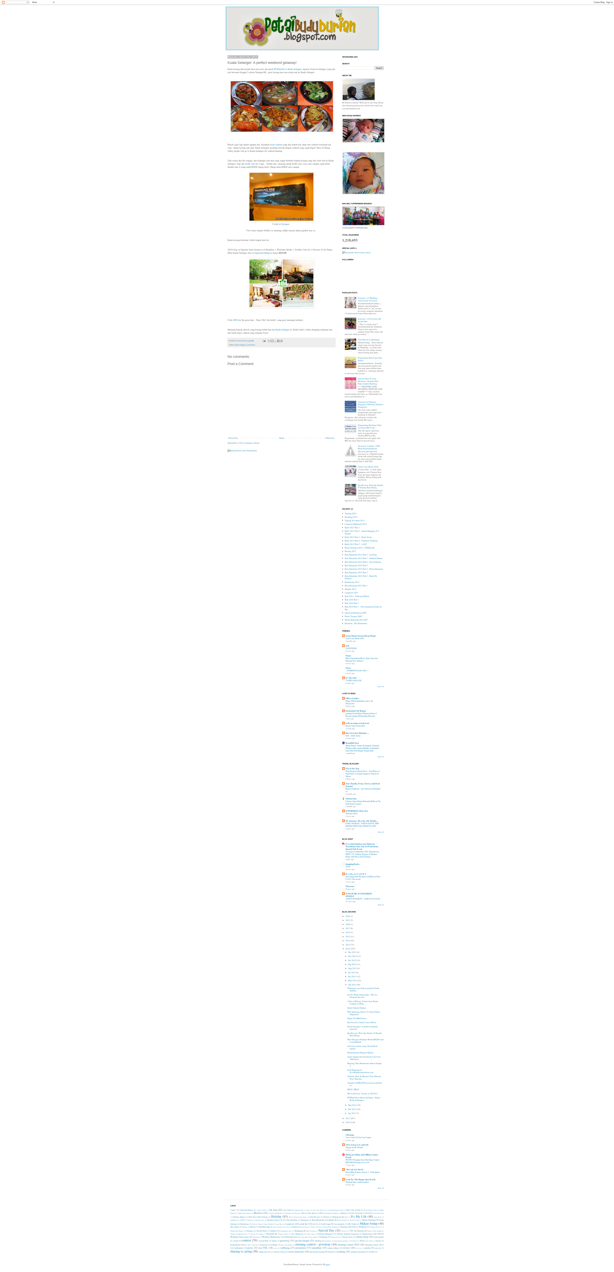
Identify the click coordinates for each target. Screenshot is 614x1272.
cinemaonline (379, 1237)
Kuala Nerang (355, 1220)
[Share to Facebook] (278, 340)
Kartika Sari (260, 1220)
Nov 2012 (352, 956)
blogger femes (347, 1237)
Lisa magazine (339, 1224)
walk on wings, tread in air (357, 723)
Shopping (299, 1230)
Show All (381, 687)
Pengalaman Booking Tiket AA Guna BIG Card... (370, 426)
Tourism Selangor (325, 1233)
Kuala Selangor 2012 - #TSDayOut (360, 547)
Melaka (244, 1227)
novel (275, 1248)
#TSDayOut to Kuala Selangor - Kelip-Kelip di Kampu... (364, 1099)
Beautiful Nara (352, 742)
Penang (344, 1226)
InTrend (326, 1217)
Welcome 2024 (351, 813)
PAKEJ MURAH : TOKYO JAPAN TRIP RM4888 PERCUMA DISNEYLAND (362, 824)
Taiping (360, 1230)
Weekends (255, 1237)
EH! (321, 1213)
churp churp (362, 1236)
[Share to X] (275, 340)
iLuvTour (354, 1241)
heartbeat (328, 1241)
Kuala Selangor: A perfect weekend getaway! (362, 1027)
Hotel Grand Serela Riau (297, 1217)
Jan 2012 (352, 1113)
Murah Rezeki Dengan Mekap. (360, 1052)
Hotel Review (315, 1217)
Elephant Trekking (332, 1213)
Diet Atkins (312, 1213)
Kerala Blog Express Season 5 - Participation (363, 1172)
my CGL (263, 1247)
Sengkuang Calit (286, 1231)
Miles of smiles (352, 698)
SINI (235, 319)
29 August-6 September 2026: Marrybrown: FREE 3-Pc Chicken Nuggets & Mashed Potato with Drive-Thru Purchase (362, 854)
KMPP (242, 1220)
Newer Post (233, 437)
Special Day (326, 1230)
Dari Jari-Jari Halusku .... (357, 732)
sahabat (367, 1247)
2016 (348, 932)
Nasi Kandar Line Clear (281, 1227)
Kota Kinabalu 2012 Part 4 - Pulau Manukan (364, 568)
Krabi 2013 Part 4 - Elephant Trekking (361, 540)
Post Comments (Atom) (249, 442)
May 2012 (353, 980)
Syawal (344, 1231)
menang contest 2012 (348, 1244)
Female (359, 1213)
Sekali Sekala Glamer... (357, 1007)
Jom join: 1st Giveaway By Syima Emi (369, 320)
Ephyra (343, 1213)
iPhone (362, 1241)
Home (281, 437)
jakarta (371, 1241)
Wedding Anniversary (239, 1236)
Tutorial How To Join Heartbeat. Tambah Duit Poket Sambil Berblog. (368, 381)
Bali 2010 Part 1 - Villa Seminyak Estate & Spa (363, 608)
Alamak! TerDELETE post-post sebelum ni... (364, 1084)
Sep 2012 (352, 964)
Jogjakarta (233, 1220)
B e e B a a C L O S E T (356, 873)
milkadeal (238, 1247)
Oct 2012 (352, 960)
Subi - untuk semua (353, 735)
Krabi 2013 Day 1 (352, 527)
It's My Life (359, 1216)
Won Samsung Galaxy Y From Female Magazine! (363, 1013)
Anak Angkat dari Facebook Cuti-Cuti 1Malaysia (363, 1058)
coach (235, 1240)
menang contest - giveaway (313, 1244)
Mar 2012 (352, 1105)
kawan (378, 1241)
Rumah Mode (262, 1231)
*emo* (233, 1210)
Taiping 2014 (350, 513)
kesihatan (273, 1245)
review (346, 1247)
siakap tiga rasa (264, 1252)
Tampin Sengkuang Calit (238, 1234)
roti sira (358, 1248)
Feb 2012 (352, 1109)
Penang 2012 (350, 551)
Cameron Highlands (275, 1213)
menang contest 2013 (374, 1244)
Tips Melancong (297, 1234)
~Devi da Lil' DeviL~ (355, 1169)
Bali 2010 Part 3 (352, 599)
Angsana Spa (298, 1210)
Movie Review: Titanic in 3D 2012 (362, 1093)
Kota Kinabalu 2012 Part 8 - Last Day (361, 554)
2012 (348, 948)
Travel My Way (352, 768)
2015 (348, 936)
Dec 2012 (352, 952)
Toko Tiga (310, 1234)
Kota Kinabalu (318, 1219)
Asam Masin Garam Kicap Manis (361, 635)
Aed (347, 645)
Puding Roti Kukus (236, 1231)
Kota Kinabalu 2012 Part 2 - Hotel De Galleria (361, 577)
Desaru (296, 1213)
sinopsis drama (279, 1252)
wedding (340, 1251)
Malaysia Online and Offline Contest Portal (362, 1156)
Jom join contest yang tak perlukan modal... (362, 1047)
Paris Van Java (316, 1227)
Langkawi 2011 (351, 592)
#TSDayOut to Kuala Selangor (287, 69)
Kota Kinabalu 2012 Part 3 (356, 572)
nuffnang (285, 1247)
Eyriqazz (285, 224)
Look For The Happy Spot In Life (361, 1179)
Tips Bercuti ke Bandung (369, 339)
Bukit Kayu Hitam (245, 1213)
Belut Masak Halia (370, 1210)
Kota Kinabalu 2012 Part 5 (356, 565)
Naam (348, 655)
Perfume (362, 1226)
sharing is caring (241, 1251)
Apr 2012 (352, 984)
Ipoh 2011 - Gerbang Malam (357, 596)
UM (379, 1233)
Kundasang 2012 (352, 582)
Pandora (295, 1227)
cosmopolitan (263, 1241)
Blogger (326, 1264)
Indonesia (337, 1216)
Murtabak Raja (264, 1227)
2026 (348, 916)
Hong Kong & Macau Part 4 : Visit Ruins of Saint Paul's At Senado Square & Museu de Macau (362, 773)
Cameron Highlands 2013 (356, 524)
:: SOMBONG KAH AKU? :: (357, 670)
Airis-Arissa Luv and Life (357, 1144)
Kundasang (244, 1224)
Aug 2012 (352, 968)
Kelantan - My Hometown (356, 623)
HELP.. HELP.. (353, 1089)
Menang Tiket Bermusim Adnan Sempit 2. (364, 1064)
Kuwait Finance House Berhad (262, 1224)
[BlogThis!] (272, 340)
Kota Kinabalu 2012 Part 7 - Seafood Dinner (364, 558)
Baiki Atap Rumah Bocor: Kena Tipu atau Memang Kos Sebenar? (362, 659)
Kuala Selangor (282, 329)
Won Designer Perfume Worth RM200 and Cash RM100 (365, 1040)
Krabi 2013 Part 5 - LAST (356, 544)
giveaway (285, 1240)
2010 (348, 1122)
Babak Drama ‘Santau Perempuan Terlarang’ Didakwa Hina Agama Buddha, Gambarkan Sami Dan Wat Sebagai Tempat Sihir (363, 748)
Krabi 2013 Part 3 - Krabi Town (358, 537)
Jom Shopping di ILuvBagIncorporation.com (360, 1071)
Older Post (330, 437)
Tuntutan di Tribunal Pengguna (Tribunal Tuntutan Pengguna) (370, 404)
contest (246, 1240)
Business (258, 1212)
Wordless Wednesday (271, 1236)
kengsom (263, 1245)
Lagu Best (279, 1224)
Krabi (331, 1219)
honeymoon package (341, 1241)
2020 (348, 924)
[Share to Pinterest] (281, 340)
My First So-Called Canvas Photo (361, 1022)
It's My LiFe (351, 677)
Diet (303, 1213)
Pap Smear (305, 1227)
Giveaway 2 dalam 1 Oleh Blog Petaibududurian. (369, 447)
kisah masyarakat (286, 1245)
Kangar (250, 1220)
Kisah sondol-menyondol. (355, 725)
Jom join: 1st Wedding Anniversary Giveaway (368, 299)
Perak (354, 1227)
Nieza (348, 667)
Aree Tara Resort (318, 1210)
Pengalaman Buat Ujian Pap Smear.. (370, 359)
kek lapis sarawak (251, 1245)
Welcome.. (350, 886)
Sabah (273, 1230)
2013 (348, 944)
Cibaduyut (287, 1213)
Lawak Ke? (303, 1223)
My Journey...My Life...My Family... (362, 820)
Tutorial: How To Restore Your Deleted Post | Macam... (364, 1077)
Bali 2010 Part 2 (352, 603)
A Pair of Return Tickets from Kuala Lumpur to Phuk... (362, 1002)
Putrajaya (249, 1231)
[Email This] (269, 340)
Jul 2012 (352, 972)
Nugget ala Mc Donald (354, 1147)
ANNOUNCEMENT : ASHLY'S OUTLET (363, 898)
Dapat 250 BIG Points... (357, 1018)
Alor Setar (287, 1210)
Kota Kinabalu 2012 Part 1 (356, 585)
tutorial (330, 1252)
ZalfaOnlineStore (291, 1237)
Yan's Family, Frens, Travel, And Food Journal (363, 785)
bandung (323, 1236)
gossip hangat (302, 1240)
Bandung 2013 (351, 516)
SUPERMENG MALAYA (357, 810)
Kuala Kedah (342, 1220)
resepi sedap (332, 1247)
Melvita (253, 1227)
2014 (348, 940)
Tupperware (367, 1233)
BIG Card (350, 1210)
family (274, 1241)
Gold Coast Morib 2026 (368, 466)
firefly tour (250, 163)
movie (250, 1247)
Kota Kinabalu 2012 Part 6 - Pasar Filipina (363, 561)
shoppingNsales (352, 863)
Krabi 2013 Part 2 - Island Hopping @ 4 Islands (362, 532)
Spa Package (311, 1231)
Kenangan (304, 1220)
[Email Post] (264, 340)
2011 (348, 1118)
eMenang (350, 1134)
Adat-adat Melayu (246, 1210)
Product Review (376, 1227)
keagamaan (235, 1244)
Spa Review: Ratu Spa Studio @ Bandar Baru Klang (370, 486)
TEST (348, 866)
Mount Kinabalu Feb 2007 (356, 619)
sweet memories (296, 1251)
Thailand (270, 1233)
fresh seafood (276, 144)
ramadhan (317, 1247)
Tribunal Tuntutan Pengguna (347, 1234)
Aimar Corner (261, 1210)
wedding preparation (358, 1252)
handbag (318, 1241)
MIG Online (352, 1224)
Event (351, 1213)
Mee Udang (234, 1227)
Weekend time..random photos (357, 1182)
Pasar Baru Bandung (331, 1227)
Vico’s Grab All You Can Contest (358, 1137)
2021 (348, 920)
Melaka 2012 (350, 589)
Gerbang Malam (239, 1217)
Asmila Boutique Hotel (335, 1210)
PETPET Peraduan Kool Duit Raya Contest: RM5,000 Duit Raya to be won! (363, 1161)
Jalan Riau (377, 1217)
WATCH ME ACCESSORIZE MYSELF (359, 895)
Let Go (315, 1224)
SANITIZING (351, 648)
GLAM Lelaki (379, 1213)
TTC (352, 1230)
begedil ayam (335, 1237)
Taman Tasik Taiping (374, 1231)
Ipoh (346, 1217)
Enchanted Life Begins (356, 710)
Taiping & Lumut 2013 (355, 520)
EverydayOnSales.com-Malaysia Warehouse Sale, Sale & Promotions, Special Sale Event (362, 846)
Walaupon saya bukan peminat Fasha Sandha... (363, 989)
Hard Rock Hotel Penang (258, 1217)
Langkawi (290, 1223)
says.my (378, 1248)
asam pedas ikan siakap (309, 1237)
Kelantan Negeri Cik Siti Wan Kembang (282, 1220)
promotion (251, 345)
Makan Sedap (369, 1223)
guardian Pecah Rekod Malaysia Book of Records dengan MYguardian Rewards (361, 714)
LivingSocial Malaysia (262, 252)
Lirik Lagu (325, 1223)
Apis (308, 1210)
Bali (358, 1210)
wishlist (372, 1252)
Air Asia (273, 1209)
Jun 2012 (352, 976)
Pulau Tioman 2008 (353, 616)
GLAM (368, 1213)
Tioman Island (283, 1234)
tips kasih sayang (317, 1251)
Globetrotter (351, 798)
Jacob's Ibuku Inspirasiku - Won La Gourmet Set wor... (362, 996)
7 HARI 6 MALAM (353, 680)
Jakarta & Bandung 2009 (355, 612)
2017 (348, 928)
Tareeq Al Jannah (257, 1234)
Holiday (276, 1216)
